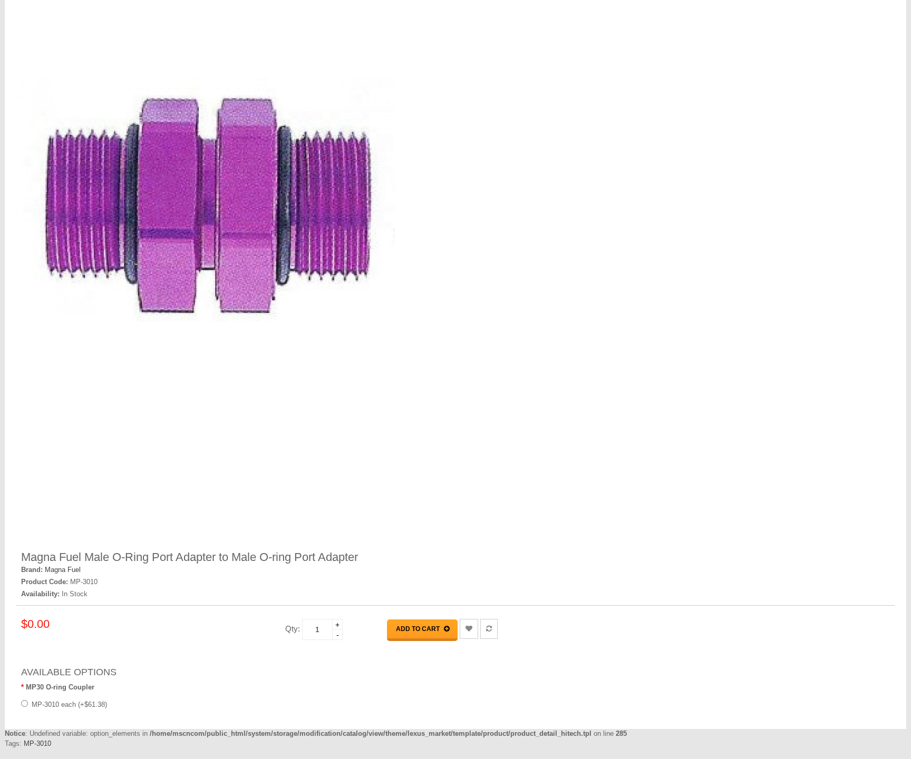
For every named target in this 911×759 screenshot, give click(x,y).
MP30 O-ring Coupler (60, 687)
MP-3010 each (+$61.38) (69, 704)
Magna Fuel (63, 570)
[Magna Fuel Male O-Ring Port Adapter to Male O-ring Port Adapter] (381, 200)
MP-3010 (37, 743)
